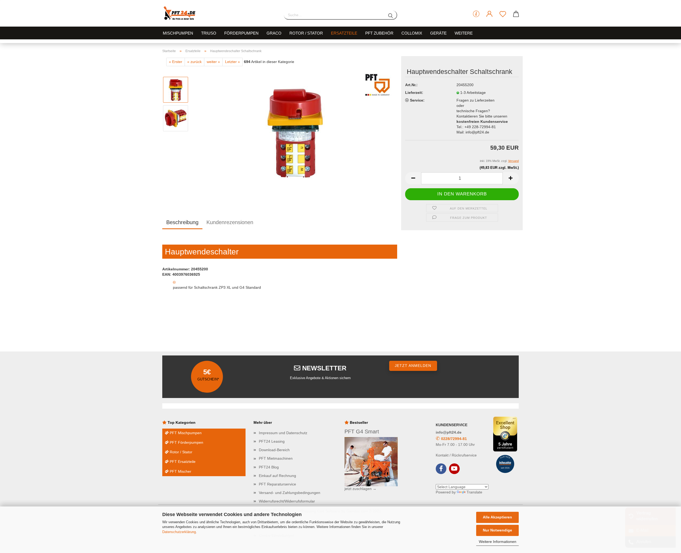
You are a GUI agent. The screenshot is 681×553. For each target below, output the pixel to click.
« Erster (175, 62)
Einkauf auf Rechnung (277, 476)
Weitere (464, 33)
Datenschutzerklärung (179, 532)
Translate (474, 492)
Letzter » (232, 62)
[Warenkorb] (516, 14)
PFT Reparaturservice (277, 484)
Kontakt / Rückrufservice (456, 455)
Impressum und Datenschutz (283, 433)
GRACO (274, 33)
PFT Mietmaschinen (276, 458)
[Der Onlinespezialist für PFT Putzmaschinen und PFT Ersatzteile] (219, 13)
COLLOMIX (411, 33)
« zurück (194, 62)
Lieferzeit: (414, 92)
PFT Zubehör (379, 33)
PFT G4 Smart (361, 431)
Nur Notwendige (497, 530)
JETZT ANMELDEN (413, 365)
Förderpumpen (241, 33)
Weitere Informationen (497, 541)
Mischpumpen (178, 33)
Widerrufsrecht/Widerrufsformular (287, 501)
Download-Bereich (274, 450)
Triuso (208, 33)
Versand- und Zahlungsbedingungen (289, 493)
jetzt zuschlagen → (360, 489)
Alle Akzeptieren (497, 517)
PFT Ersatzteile (182, 461)
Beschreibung (182, 222)
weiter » (213, 62)
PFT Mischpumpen (185, 433)
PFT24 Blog (269, 467)
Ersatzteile (344, 33)
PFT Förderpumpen (186, 442)
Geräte (438, 33)
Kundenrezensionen (229, 222)
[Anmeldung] (489, 14)
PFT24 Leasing (272, 441)
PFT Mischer (180, 471)
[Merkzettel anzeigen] (502, 14)
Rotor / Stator (306, 33)
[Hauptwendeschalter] (295, 132)
